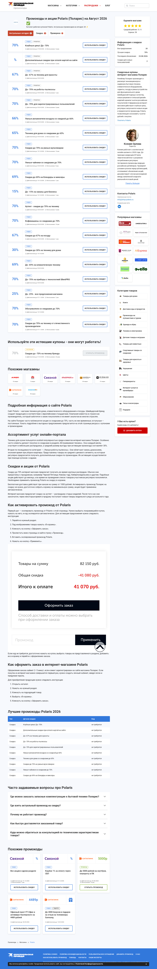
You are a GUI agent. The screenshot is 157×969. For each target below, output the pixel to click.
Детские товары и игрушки (134, 337)
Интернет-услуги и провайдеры (130, 389)
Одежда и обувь (129, 324)
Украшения (127, 368)
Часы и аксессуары (131, 403)
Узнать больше (132, 183)
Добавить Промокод (125, 954)
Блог (107, 5)
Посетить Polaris (124, 120)
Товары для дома (130, 296)
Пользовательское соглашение (101, 954)
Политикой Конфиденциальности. (89, 964)
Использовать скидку (95, 45)
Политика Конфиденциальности (73, 954)
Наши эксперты (95, 957)
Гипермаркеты (129, 381)
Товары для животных (132, 344)
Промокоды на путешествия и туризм (132, 316)
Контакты (82, 957)
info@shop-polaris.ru (125, 200)
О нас (138, 954)
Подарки (126, 410)
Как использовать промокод (55, 957)
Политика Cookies (50, 954)
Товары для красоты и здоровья (132, 360)
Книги (125, 303)
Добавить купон (134, 430)
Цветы (125, 375)
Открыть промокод (95, 353)
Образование (128, 397)
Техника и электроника (132, 331)
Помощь (72, 957)
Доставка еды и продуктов (134, 309)
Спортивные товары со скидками (132, 351)
